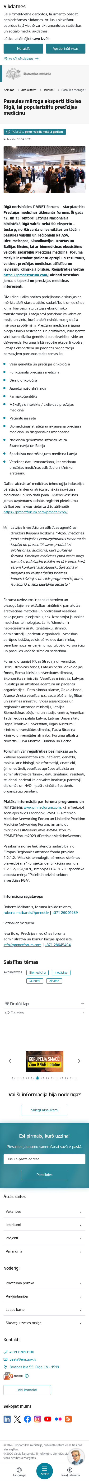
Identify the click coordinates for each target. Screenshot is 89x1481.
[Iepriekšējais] (10, 1061)
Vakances (13, 1211)
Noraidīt (23, 48)
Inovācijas (61, 972)
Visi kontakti (27, 1390)
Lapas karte (15, 1309)
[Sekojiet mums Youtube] (48, 1419)
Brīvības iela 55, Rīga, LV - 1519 (34, 1367)
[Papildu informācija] (26, 1376)
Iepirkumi (13, 1224)
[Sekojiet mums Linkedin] (7, 1419)
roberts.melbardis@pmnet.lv (26, 912)
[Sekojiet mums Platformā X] (17, 1419)
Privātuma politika (20, 1283)
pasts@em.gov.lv (22, 1359)
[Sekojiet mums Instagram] (37, 1419)
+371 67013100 (21, 1352)
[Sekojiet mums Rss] (68, 1419)
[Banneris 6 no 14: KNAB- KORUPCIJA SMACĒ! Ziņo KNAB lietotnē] (45, 1061)
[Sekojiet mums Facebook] (27, 1419)
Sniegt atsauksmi (44, 1110)
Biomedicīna (37, 972)
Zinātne (54, 981)
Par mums (14, 1251)
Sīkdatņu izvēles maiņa (24, 1323)
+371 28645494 (58, 945)
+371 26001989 (65, 912)
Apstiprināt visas (66, 48)
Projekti (12, 1238)
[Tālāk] (79, 1061)
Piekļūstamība (17, 1296)
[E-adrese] (13, 1376)
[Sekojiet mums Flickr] (58, 1419)
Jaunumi (34, 981)
